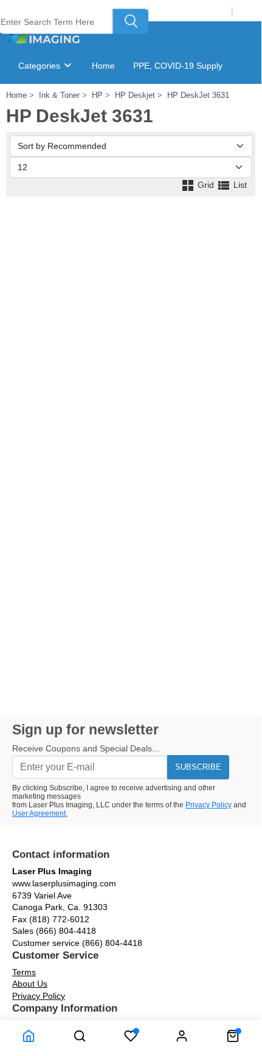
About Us (29, 984)
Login (248, 10)
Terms (24, 972)
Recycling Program (190, 10)
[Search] (130, 21)
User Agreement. (39, 813)
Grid (205, 185)
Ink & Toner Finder (62, 102)
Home (103, 66)
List (239, 185)
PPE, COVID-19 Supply (177, 66)
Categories (40, 66)
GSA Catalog (141, 102)
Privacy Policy (208, 805)
